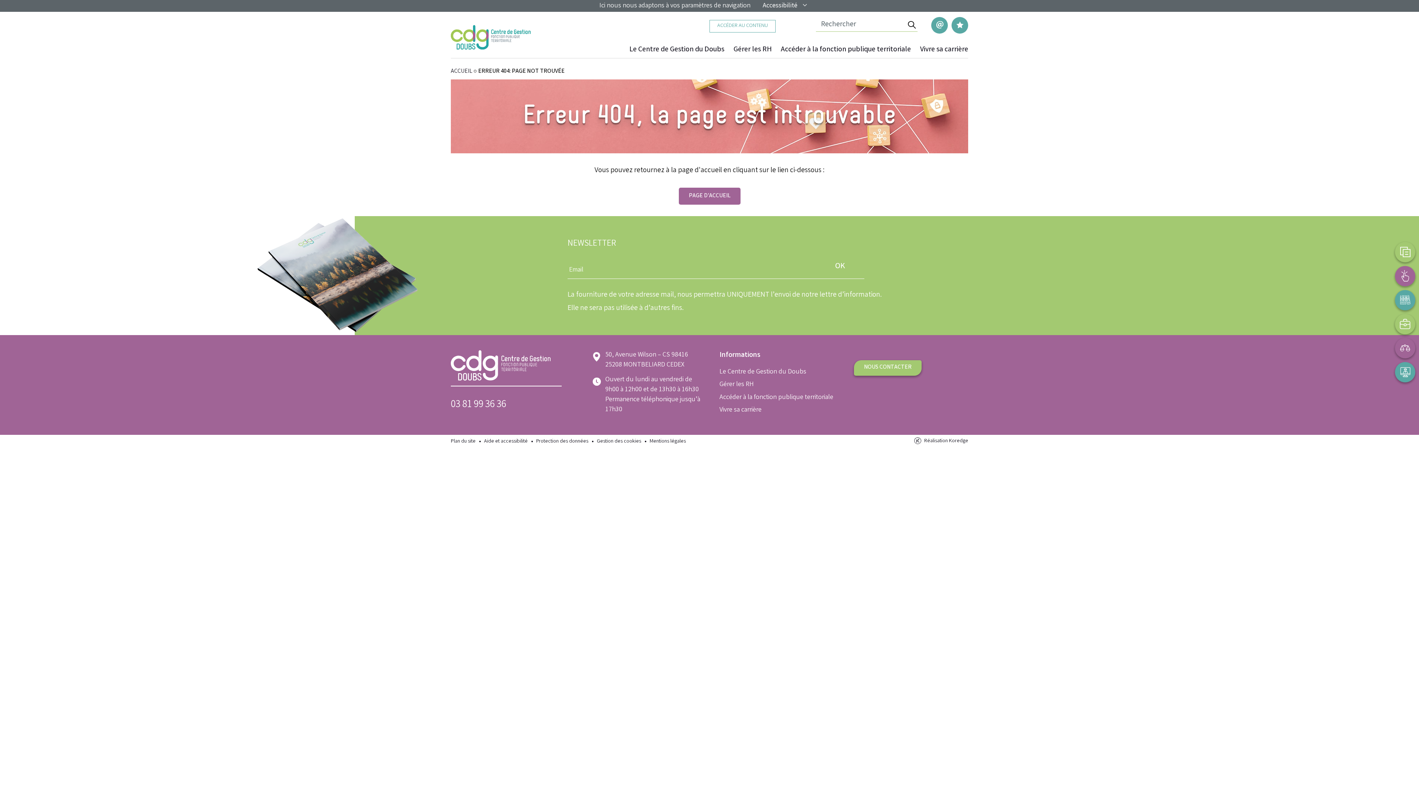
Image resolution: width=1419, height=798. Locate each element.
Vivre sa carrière (944, 50)
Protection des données (562, 442)
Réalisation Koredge (946, 441)
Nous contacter (888, 367)
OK (840, 267)
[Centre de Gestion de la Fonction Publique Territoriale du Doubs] (491, 37)
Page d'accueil (710, 196)
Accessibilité (780, 6)
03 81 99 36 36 (478, 405)
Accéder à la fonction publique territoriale (846, 50)
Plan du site (463, 442)
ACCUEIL (461, 71)
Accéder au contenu (742, 26)
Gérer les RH (753, 50)
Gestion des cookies (619, 442)
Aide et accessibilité (506, 442)
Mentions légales (668, 442)
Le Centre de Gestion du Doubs (676, 50)
